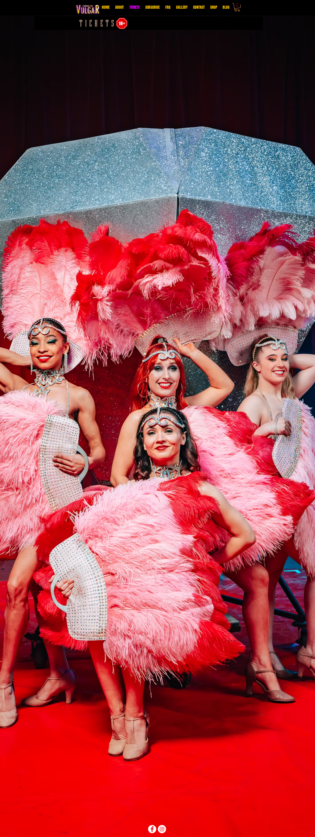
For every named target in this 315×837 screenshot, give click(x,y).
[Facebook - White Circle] (152, 829)
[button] (237, 7)
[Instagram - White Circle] (162, 829)
